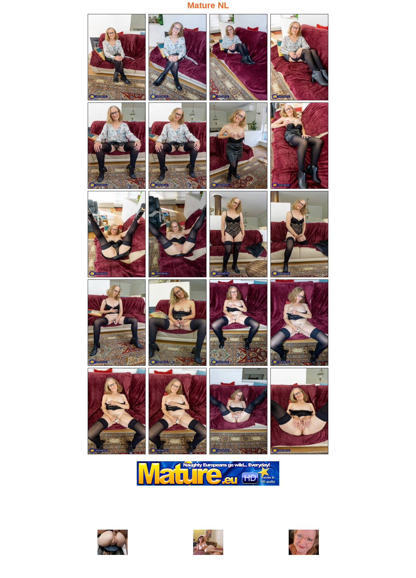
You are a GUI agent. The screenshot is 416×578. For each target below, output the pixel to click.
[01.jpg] (117, 57)
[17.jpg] (117, 411)
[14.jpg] (177, 322)
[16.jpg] (299, 322)
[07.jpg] (238, 145)
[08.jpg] (299, 145)
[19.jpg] (238, 411)
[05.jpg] (117, 145)
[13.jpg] (117, 322)
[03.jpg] (238, 57)
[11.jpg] (238, 234)
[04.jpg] (299, 57)
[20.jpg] (299, 411)
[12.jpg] (299, 234)
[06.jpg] (177, 145)
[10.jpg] (177, 234)
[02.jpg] (177, 57)
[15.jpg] (238, 322)
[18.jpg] (177, 411)
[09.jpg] (117, 234)
